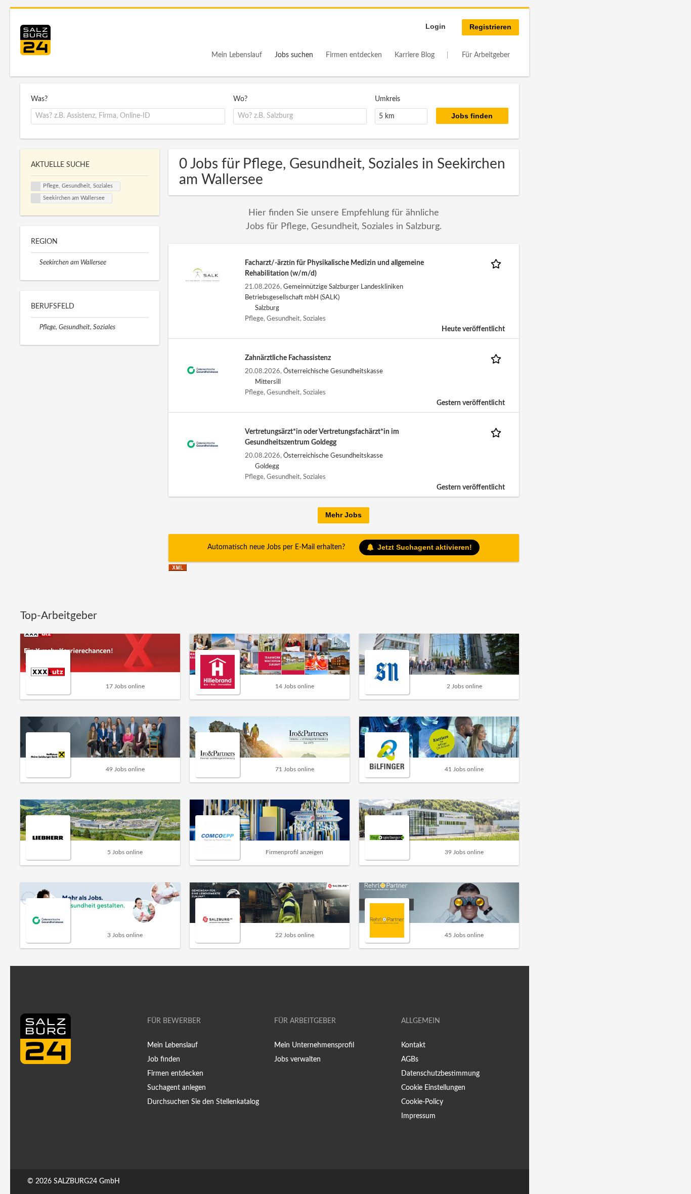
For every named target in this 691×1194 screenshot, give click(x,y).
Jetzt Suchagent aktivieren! (424, 547)
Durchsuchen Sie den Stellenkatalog (203, 1101)
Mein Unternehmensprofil (314, 1045)
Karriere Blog (415, 55)
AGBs (409, 1059)
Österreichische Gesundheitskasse (333, 371)
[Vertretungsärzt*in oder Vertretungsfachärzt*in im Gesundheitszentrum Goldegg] (203, 444)
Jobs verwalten (297, 1059)
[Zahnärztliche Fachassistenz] (203, 370)
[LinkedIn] (46, 1085)
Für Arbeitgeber (486, 55)
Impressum (418, 1116)
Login (435, 26)
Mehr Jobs (343, 515)
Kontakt (413, 1045)
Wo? (240, 99)
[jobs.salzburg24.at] (35, 40)
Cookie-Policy (422, 1101)
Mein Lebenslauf (236, 55)
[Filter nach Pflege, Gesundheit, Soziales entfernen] (35, 327)
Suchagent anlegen (176, 1087)
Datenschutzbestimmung (440, 1073)
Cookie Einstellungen (433, 1087)
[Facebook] (31, 1085)
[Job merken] (498, 263)
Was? (39, 99)
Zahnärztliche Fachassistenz (288, 358)
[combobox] (128, 116)
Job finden (163, 1059)
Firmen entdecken (354, 55)
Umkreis (387, 99)
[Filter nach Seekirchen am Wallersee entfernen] (35, 262)
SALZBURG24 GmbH (87, 1181)
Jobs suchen (294, 55)
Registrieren (490, 27)
